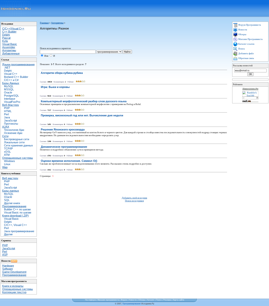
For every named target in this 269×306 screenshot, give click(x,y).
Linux (7, 164)
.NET (7, 67)
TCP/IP (8, 148)
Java (7, 117)
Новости (242, 29)
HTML (8, 111)
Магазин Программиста (250, 39)
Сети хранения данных (18, 145)
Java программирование (19, 231)
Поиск (241, 48)
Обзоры (242, 34)
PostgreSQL (11, 95)
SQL (7, 200)
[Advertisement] (106, 38)
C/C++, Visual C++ (15, 224)
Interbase (9, 98)
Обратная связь (246, 58)
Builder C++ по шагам (17, 209)
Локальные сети (14, 142)
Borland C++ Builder (16, 76)
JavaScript (10, 120)
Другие (8, 234)
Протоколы (11, 123)
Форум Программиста (249, 24)
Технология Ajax (14, 129)
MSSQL (9, 89)
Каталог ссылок (246, 44)
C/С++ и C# (11, 80)
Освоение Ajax (13, 132)
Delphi (8, 70)
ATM (7, 154)
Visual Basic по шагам (17, 212)
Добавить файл (246, 53)
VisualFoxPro (12, 101)
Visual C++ (10, 73)
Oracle (8, 92)
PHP (7, 108)
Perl (6, 114)
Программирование (131, 304)
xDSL (7, 151)
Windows (9, 161)
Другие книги (12, 203)
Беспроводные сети (16, 139)
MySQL (8, 86)
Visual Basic (11, 218)
